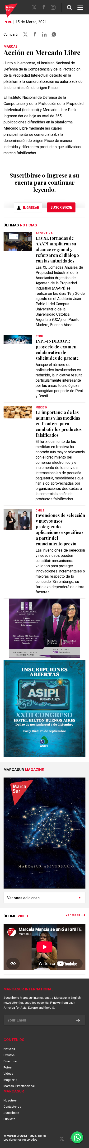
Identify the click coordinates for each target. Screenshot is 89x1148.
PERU (8, 22)
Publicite (9, 1119)
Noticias (9, 1049)
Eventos (9, 1055)
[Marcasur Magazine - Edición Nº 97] (44, 835)
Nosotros (10, 1100)
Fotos (8, 1067)
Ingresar (31, 208)
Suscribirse (61, 207)
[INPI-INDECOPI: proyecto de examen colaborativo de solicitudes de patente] (18, 339)
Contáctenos (12, 1106)
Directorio (10, 1061)
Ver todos (73, 915)
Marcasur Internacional (19, 1086)
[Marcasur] (11, 11)
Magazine (10, 1080)
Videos (8, 1073)
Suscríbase (11, 1113)
